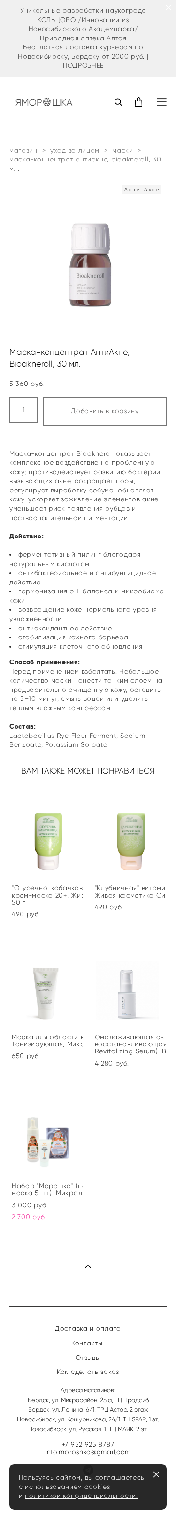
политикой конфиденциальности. (81, 1496)
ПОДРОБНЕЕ (83, 65)
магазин (23, 150)
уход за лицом (74, 150)
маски (122, 150)
